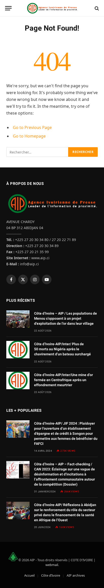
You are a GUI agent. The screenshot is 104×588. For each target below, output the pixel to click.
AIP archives (76, 575)
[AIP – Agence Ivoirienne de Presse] (52, 8)
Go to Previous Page (32, 127)
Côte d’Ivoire (50, 575)
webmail (51, 564)
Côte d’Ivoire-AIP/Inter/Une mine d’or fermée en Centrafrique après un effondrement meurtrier (63, 380)
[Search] (96, 8)
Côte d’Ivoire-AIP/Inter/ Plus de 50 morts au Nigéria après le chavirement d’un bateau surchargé (62, 349)
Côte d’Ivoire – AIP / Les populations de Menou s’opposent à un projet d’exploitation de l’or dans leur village (65, 318)
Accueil (29, 575)
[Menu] (8, 8)
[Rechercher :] (37, 152)
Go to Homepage (29, 136)
